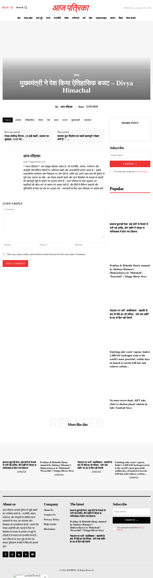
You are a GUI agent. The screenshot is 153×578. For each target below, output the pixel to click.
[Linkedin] (19, 554)
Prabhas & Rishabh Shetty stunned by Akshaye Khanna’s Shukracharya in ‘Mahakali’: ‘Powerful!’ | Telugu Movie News (57, 466)
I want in (128, 164)
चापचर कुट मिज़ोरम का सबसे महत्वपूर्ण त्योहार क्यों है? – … (78, 138)
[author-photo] (9, 471)
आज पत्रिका (66, 106)
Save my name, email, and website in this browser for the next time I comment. (46, 254)
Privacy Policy (141, 171)
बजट (56, 120)
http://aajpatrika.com (34, 161)
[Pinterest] (133, 131)
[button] (22, 7)
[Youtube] (32, 554)
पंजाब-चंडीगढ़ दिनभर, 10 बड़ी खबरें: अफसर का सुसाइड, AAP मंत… (26, 138)
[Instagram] (12, 554)
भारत (76, 75)
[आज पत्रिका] (12, 171)
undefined (32, 575)
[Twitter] (124, 131)
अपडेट (18, 120)
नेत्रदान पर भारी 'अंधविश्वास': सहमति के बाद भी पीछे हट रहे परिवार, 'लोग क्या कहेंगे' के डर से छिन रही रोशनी (129, 314)
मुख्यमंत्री (75, 120)
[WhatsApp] (142, 131)
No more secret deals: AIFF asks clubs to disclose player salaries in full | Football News (128, 404)
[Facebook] (116, 131)
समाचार (87, 120)
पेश (48, 120)
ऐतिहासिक (30, 120)
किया (41, 120)
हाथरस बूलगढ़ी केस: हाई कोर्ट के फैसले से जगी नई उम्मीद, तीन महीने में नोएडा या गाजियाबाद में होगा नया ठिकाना (129, 228)
